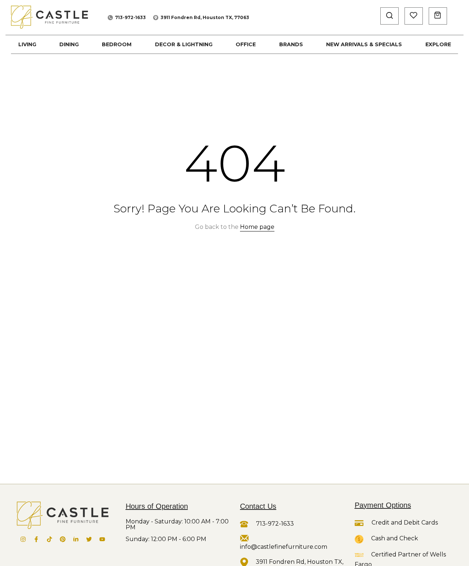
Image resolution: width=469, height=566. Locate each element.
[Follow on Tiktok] (49, 539)
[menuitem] (27, 44)
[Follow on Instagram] (23, 539)
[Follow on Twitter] (89, 539)
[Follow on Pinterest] (63, 539)
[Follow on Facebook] (36, 539)
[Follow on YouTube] (102, 539)
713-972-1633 (130, 17)
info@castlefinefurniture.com (283, 546)
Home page (257, 226)
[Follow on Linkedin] (76, 539)
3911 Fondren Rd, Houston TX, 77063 (204, 17)
